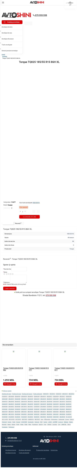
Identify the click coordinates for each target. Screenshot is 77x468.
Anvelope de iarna (10, 450)
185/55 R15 (36, 202)
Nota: (5, 272)
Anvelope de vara (10, 453)
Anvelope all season (25, 450)
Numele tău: (7, 269)
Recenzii (18, 223)
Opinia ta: (7, 282)
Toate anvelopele (24, 453)
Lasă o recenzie (10, 288)
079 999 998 (41, 15)
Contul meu (54, 450)
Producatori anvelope (42, 450)
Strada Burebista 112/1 (14, 440)
